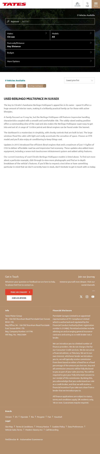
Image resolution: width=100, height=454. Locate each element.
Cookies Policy (58, 426)
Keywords (15, 21)
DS (16, 417)
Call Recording (52, 429)
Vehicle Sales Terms (13, 429)
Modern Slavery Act (34, 429)
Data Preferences (75, 426)
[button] (27, 35)
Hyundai (24, 417)
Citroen (8, 417)
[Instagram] (87, 297)
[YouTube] (93, 297)
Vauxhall (58, 417)
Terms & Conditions (24, 426)
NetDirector (11, 439)
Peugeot (41, 417)
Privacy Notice (42, 426)
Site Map (9, 426)
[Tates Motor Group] (14, 4)
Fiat (49, 417)
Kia (32, 417)
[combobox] (79, 80)
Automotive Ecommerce (31, 439)
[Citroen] (77, 4)
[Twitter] (81, 297)
